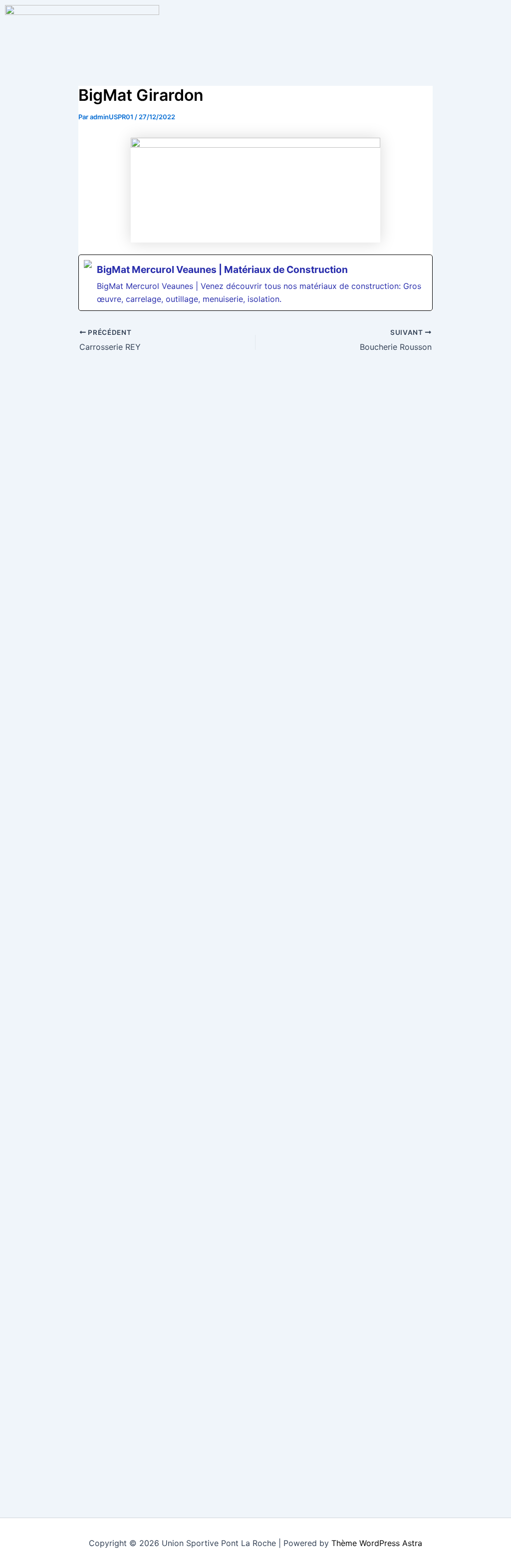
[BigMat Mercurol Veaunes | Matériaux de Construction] (255, 282)
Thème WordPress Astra (376, 1543)
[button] (336, 14)
